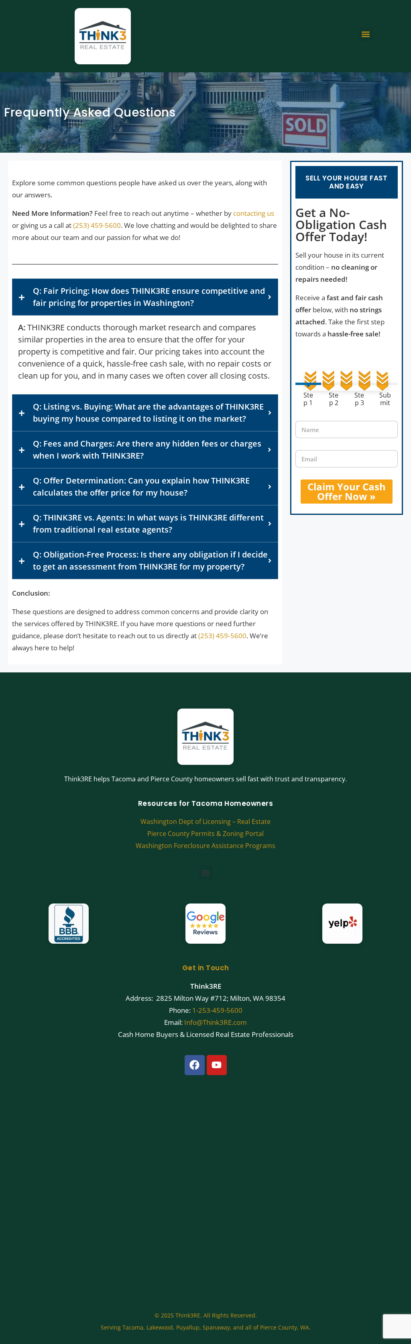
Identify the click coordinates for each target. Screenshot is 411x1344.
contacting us (253, 213)
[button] (365, 34)
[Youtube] (217, 1065)
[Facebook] (195, 1065)
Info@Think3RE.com (215, 1022)
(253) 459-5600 (97, 225)
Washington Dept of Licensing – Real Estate (205, 821)
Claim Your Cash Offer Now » (346, 491)
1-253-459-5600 (217, 1010)
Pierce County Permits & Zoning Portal (205, 833)
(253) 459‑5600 (222, 635)
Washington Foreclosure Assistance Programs (205, 845)
